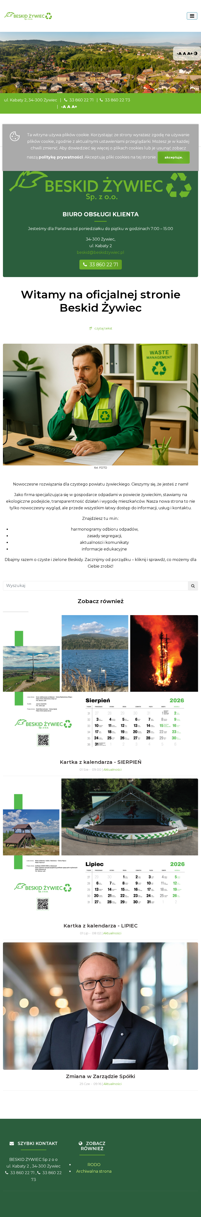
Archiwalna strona (94, 1171)
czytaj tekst (102, 328)
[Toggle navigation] (192, 16)
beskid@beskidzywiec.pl (100, 252)
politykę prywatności (61, 157)
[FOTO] (100, 404)
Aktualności (112, 769)
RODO (94, 1164)
